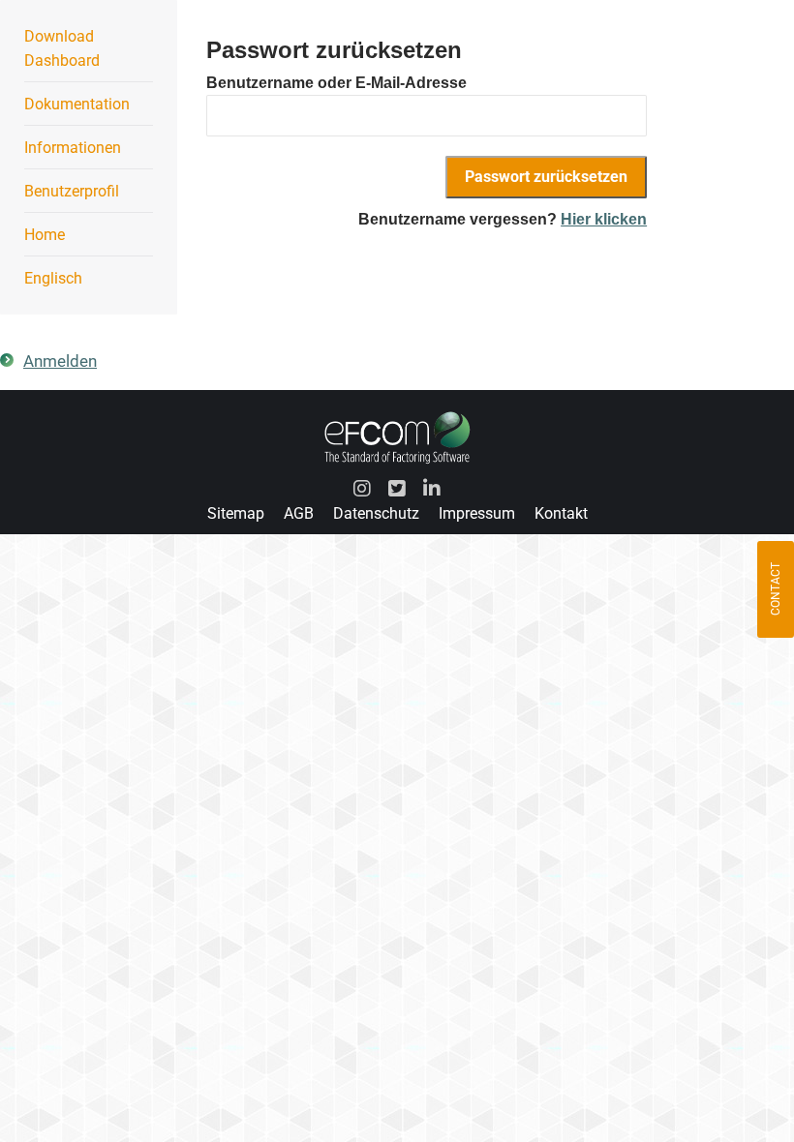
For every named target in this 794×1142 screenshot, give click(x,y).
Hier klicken (604, 219)
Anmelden (60, 361)
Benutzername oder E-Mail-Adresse (336, 83)
